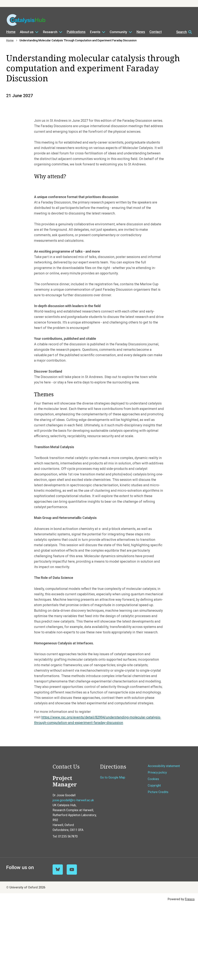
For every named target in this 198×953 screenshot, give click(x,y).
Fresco (190, 899)
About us (27, 32)
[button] (182, 32)
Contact (155, 32)
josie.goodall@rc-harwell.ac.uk (73, 800)
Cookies (153, 779)
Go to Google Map (112, 777)
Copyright (154, 785)
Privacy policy (157, 772)
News (140, 32)
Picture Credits (158, 792)
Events (95, 32)
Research (50, 32)
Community (118, 32)
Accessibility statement (164, 766)
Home (10, 32)
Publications (76, 32)
